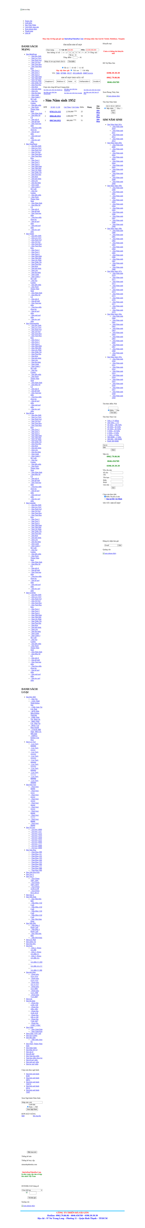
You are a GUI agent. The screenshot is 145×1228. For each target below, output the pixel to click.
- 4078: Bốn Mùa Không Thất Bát (35, 713)
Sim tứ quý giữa (32, 1060)
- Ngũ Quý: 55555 (35, 808)
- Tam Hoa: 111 (36, 854)
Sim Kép (29, 946)
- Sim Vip (34, 699)
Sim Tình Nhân (30, 25)
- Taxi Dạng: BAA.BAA (35, 892)
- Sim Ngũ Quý (36, 60)
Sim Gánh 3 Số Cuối (33, 1033)
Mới (23, 1116)
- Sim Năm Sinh (36, 113)
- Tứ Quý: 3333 (36, 836)
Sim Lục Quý (31, 742)
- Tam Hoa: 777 (36, 866)
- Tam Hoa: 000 (36, 852)
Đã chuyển (37, 1116)
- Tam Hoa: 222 (36, 856)
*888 (57, 73)
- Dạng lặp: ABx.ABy (35, 1008)
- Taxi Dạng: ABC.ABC (35, 879)
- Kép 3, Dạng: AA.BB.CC (36, 953)
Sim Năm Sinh (31, 1048)
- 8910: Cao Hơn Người (35, 727)
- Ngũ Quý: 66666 (35, 812)
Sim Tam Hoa (31, 850)
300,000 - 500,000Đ (114, 439)
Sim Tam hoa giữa (32, 1056)
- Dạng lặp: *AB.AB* (35, 1020)
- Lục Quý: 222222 (35, 753)
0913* (69, 73)
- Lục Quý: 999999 (35, 782)
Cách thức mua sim (32, 27)
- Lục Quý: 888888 (35, 777)
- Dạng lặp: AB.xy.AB (35, 1016)
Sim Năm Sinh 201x (114, 124)
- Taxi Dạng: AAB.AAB (35, 888)
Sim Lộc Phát (31, 940)
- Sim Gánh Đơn (36, 1029)
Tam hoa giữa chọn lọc (34, 1058)
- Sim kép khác (36, 89)
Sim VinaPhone (31, 144)
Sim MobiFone (31, 54)
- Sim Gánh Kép (36, 1031)
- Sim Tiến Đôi (36, 79)
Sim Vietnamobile (32, 323)
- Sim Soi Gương (34, 102)
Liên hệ (27, 33)
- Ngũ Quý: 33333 (35, 800)
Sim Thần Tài (31, 942)
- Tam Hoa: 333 (36, 858)
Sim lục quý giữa (32, 1064)
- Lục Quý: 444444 (35, 761)
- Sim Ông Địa (36, 85)
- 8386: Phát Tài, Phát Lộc (35, 718)
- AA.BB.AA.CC (36, 965)
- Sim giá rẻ (35, 119)
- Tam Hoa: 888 (36, 868)
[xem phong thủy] (28, 1206)
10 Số (53, 107)
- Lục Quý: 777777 (35, 773)
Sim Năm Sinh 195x (114, 357)
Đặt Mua (98, 112)
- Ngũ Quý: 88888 (35, 820)
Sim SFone (30, 413)
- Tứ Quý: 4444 (36, 838)
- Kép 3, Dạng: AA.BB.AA (36, 957)
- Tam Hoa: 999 (36, 870)
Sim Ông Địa (31, 944)
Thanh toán (29, 31)
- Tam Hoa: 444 (36, 860)
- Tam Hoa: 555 (36, 862)
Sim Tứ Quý (30, 827)
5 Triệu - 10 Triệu (113, 431)
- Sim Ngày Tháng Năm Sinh (35, 109)
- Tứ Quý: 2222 (36, 834)
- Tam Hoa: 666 (36, 864)
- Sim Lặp (34, 91)
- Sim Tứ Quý (36, 62)
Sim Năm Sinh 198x (114, 228)
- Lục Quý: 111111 (35, 749)
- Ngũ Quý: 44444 (35, 804)
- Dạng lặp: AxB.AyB (35, 1012)
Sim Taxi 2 (30, 874)
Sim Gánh (29, 1027)
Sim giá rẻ (29, 1052)
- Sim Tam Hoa (36, 64)
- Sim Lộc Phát (36, 81)
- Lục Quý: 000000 (35, 745)
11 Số (58, 107)
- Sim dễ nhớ (35, 121)
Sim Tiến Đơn (31, 897)
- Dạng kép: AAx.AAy (35, 975)
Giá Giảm (75, 107)
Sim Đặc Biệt (31, 697)
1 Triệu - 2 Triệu (113, 435)
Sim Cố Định (31, 593)
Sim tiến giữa (31, 1038)
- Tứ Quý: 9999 (36, 848)
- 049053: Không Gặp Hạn (35, 738)
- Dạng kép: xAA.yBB (35, 992)
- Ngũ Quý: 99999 (35, 824)
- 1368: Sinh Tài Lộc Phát (36, 708)
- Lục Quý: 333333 (35, 757)
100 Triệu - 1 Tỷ (113, 423)
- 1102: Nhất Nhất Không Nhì (35, 703)
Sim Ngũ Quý (31, 785)
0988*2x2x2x (88, 73)
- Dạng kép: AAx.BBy (35, 988)
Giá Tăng (67, 107)
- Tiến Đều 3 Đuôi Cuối (35, 930)
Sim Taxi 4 (30, 895)
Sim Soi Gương (31, 1035)
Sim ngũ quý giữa (32, 1062)
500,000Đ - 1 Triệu (114, 437)
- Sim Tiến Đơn (36, 77)
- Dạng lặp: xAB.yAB (35, 1004)
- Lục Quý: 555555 (35, 765)
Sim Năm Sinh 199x (114, 186)
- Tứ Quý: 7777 (36, 844)
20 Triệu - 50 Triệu (114, 427)
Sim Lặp (29, 999)
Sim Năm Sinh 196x (114, 314)
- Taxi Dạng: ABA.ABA (35, 884)
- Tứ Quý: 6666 (36, 842)
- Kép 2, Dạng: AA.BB (36, 949)
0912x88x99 (77, 73)
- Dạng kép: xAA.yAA (35, 979)
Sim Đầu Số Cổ (31, 1050)
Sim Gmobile (31, 503)
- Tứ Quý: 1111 (36, 832)
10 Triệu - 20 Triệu (114, 429)
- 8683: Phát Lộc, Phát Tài (35, 722)
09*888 (63, 73)
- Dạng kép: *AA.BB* (35, 996)
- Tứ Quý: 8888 (36, 846)
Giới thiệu (28, 23)
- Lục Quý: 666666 (35, 769)
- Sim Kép (34, 87)
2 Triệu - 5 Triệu (113, 433)
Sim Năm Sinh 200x (114, 143)
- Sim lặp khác (36, 93)
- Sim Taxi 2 (35, 71)
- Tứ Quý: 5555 (36, 840)
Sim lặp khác (30, 1001)
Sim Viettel (30, 234)
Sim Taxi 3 (30, 876)
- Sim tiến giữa (36, 105)
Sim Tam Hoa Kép (33, 872)
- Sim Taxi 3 (35, 73)
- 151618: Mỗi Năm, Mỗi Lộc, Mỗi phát (36, 732)
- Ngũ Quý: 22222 (35, 796)
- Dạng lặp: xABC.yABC (36, 1024)
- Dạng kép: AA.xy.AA (35, 984)
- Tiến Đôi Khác (36, 938)
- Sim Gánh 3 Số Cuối (35, 98)
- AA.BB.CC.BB (36, 969)
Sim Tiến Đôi (31, 923)
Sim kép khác (31, 972)
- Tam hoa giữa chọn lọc (36, 129)
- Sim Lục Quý (36, 58)
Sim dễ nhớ (30, 1054)
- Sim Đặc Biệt (36, 56)
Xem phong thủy (31, 29)
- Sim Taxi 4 (35, 75)
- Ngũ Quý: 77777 (35, 816)
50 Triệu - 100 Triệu (114, 425)
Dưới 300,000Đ (113, 441)
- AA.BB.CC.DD (36, 961)
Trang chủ (28, 21)
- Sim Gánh (35, 95)
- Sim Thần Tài (36, 83)
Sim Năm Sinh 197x (114, 271)
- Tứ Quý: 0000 (36, 829)
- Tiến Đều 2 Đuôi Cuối (35, 926)
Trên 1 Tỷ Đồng (113, 421)
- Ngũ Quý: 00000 (35, 788)
